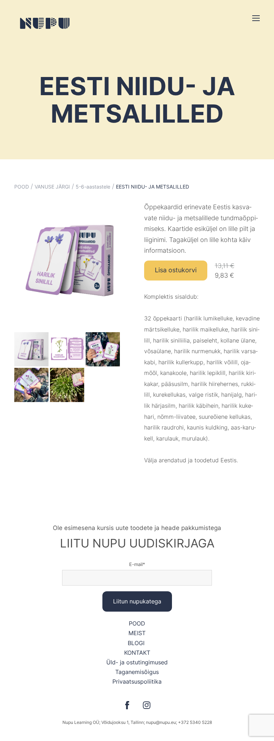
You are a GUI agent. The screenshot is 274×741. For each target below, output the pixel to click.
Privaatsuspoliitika (137, 681)
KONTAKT (137, 652)
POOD (21, 187)
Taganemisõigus (137, 671)
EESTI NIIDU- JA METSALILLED (152, 187)
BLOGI (137, 643)
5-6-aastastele (93, 187)
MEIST (137, 633)
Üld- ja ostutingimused (137, 662)
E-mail (136, 564)
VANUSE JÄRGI (52, 187)
